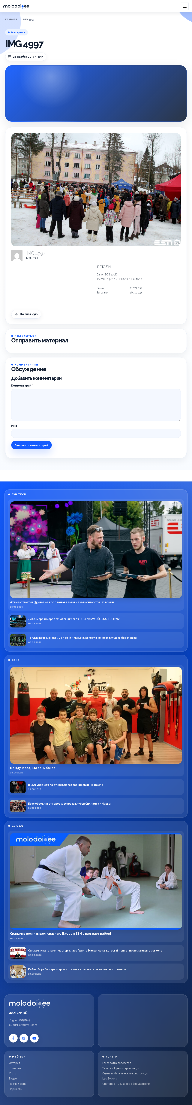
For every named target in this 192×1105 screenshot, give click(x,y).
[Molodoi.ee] (29, 1003)
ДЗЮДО (17, 825)
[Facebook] (13, 1038)
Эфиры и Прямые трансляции (121, 1068)
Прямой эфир (17, 1083)
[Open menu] (185, 6)
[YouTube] (34, 1038)
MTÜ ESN (32, 258)
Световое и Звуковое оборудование (126, 1083)
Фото (12, 1073)
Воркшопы (15, 1089)
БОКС (15, 660)
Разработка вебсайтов (116, 1062)
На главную (29, 314)
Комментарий (22, 385)
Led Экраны (109, 1078)
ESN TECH (18, 494)
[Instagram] (24, 1038)
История (14, 1062)
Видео (13, 1078)
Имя (14, 425)
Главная (11, 19)
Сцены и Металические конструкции (125, 1073)
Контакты (15, 1068)
